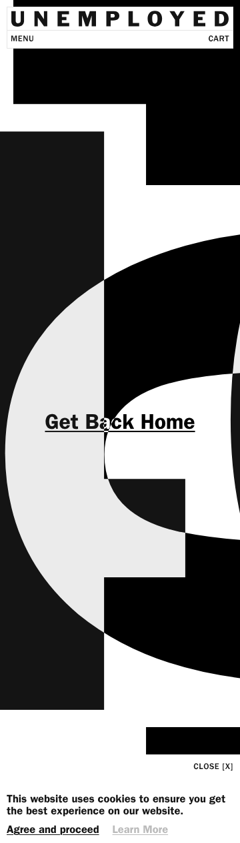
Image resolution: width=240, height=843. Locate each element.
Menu (22, 39)
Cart (218, 39)
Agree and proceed (53, 830)
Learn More (141, 830)
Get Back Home (120, 421)
